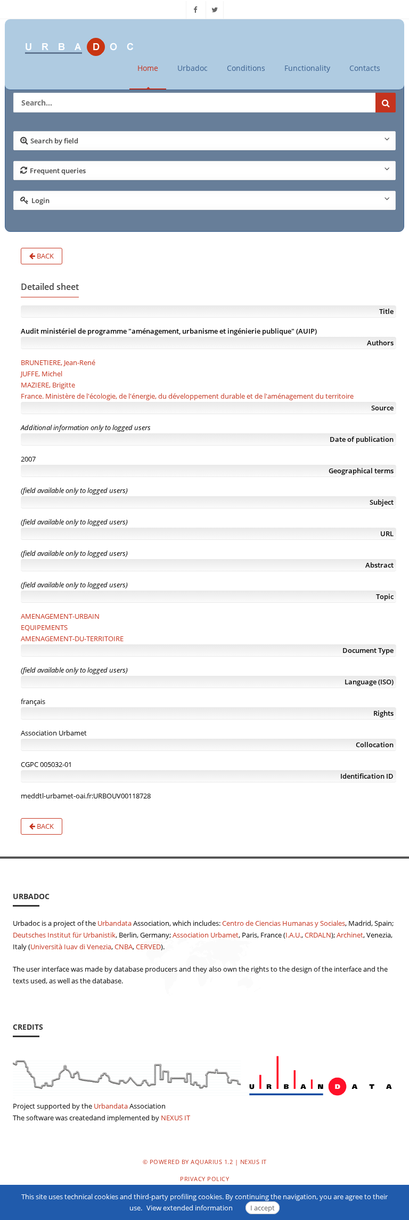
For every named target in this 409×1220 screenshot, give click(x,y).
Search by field (54, 141)
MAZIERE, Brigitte (48, 385)
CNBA (123, 946)
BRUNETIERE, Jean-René (58, 362)
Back (44, 256)
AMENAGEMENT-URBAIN (60, 616)
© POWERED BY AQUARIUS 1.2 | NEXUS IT (205, 1162)
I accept (262, 1208)
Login (40, 200)
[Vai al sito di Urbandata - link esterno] (204, 1073)
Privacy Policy (204, 1179)
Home (147, 68)
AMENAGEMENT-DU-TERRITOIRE (72, 638)
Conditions (246, 68)
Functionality (307, 68)
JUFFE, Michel (41, 373)
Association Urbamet (206, 935)
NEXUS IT (175, 1117)
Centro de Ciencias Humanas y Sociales (283, 923)
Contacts (364, 68)
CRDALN (318, 935)
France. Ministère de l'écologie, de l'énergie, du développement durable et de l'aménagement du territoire (187, 396)
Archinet (350, 935)
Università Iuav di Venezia (70, 946)
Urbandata (114, 923)
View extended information (189, 1208)
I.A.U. (293, 935)
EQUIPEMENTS (44, 627)
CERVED (148, 946)
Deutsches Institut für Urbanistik (64, 935)
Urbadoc (192, 68)
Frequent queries (58, 170)
